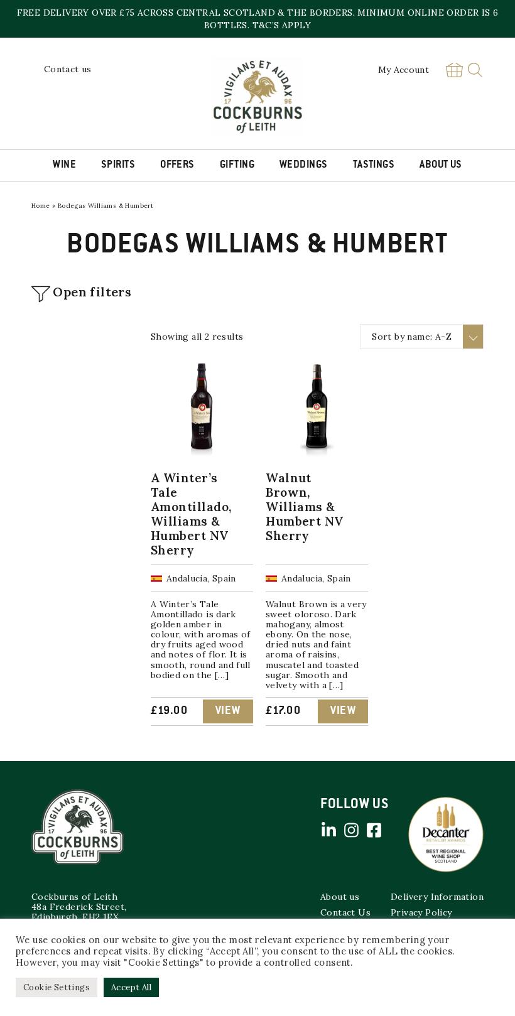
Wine (64, 165)
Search (475, 70)
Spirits (118, 165)
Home (40, 206)
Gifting (237, 165)
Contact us (68, 69)
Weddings (303, 165)
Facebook (374, 830)
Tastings (374, 165)
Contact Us (345, 912)
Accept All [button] (131, 987)
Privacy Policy (421, 912)
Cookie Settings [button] (56, 987)
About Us (441, 165)
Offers (177, 165)
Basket (454, 70)
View (228, 711)
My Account (404, 69)
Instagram (351, 830)
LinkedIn (328, 830)
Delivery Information (437, 896)
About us (339, 896)
